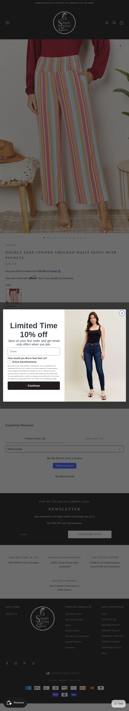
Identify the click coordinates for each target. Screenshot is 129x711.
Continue (34, 385)
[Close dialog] (122, 313)
